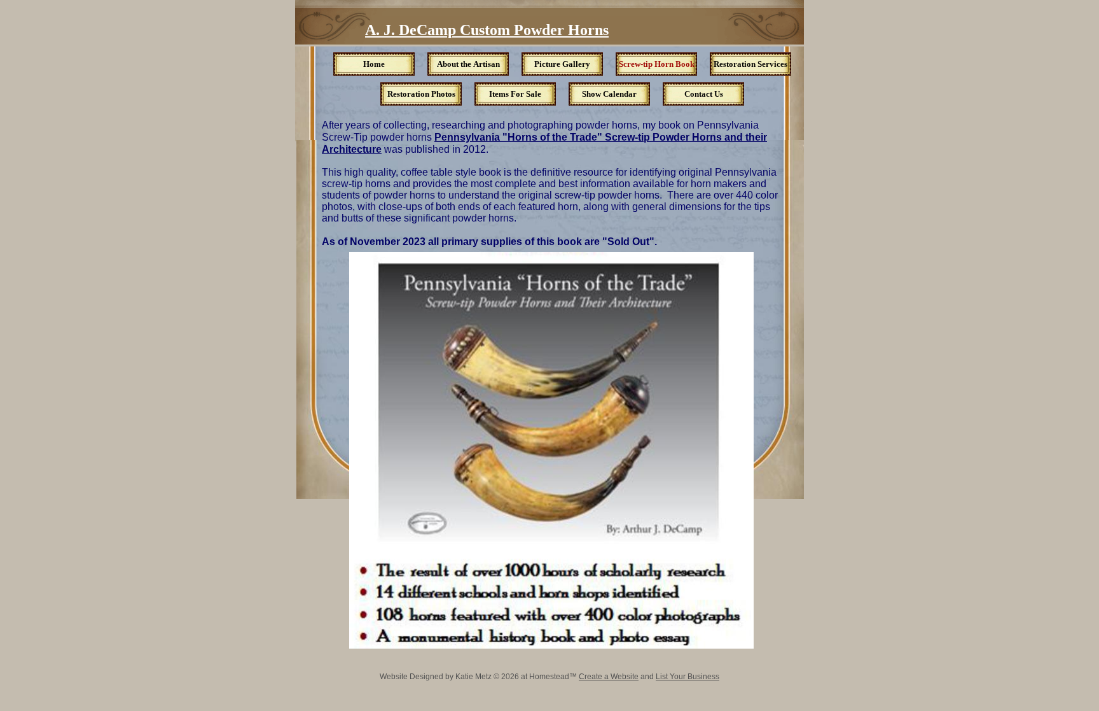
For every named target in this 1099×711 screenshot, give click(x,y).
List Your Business (687, 676)
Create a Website (609, 676)
